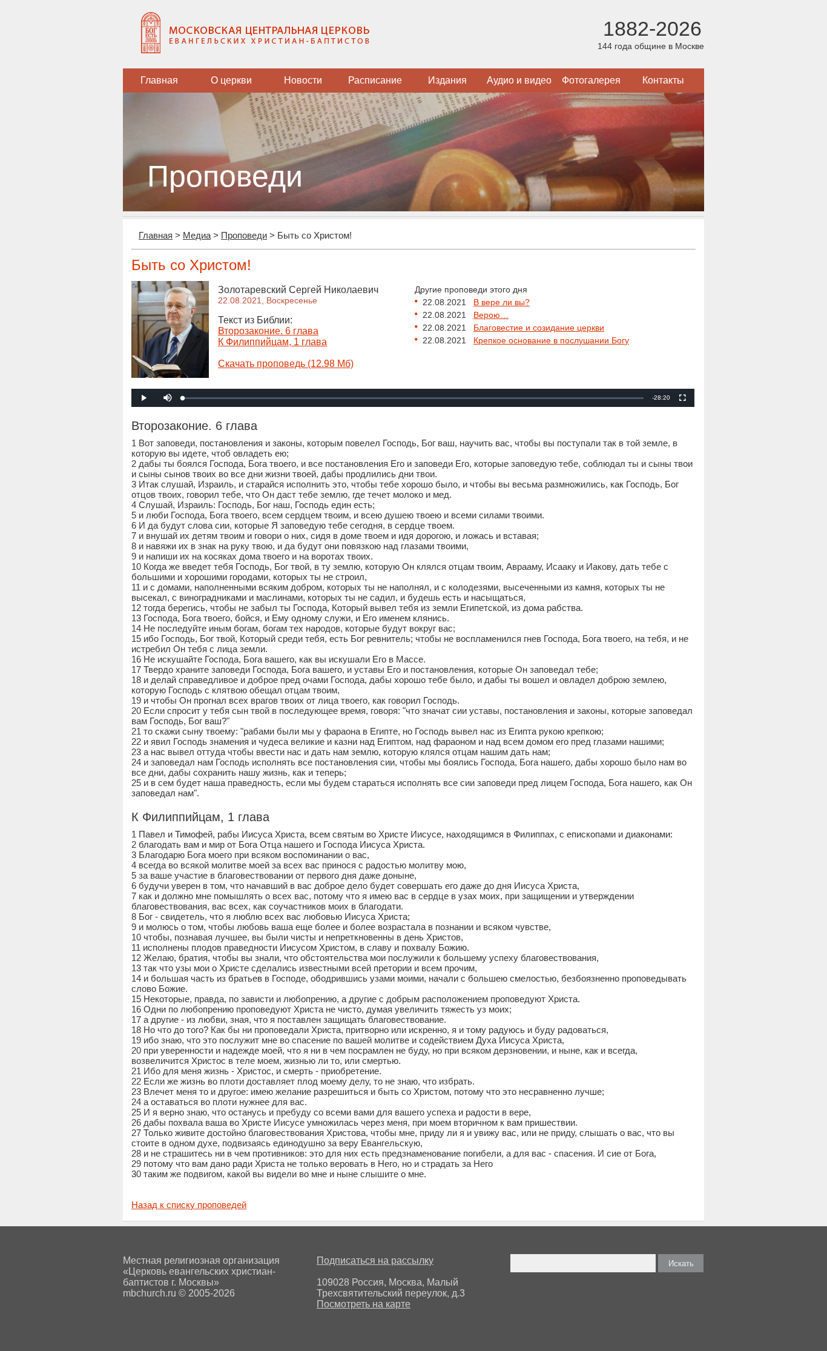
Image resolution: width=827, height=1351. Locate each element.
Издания (447, 80)
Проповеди (244, 235)
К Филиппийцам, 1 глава (272, 342)
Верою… (491, 315)
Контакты (663, 80)
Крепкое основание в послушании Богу (551, 340)
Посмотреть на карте (363, 1304)
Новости (303, 80)
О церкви (231, 80)
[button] (168, 398)
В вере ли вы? (501, 302)
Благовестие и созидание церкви (538, 327)
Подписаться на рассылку (375, 1260)
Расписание (375, 80)
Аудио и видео (519, 80)
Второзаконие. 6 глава (268, 331)
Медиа (197, 235)
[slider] (413, 398)
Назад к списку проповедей (188, 1205)
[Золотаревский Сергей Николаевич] (170, 374)
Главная (159, 80)
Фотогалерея (591, 80)
